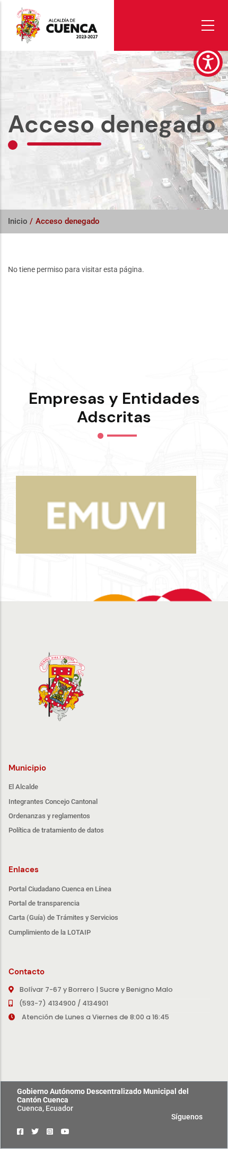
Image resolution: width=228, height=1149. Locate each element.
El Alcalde (23, 787)
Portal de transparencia (44, 903)
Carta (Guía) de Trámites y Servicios (63, 917)
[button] (208, 62)
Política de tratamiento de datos (56, 830)
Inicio (18, 221)
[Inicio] (57, 25)
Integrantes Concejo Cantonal (53, 802)
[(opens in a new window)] (20, 1131)
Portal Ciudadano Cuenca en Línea (59, 889)
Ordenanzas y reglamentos (49, 816)
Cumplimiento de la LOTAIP (49, 932)
